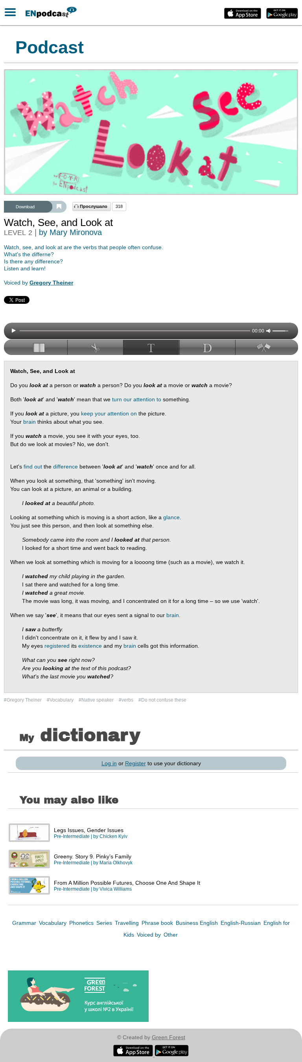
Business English (197, 923)
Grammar (25, 923)
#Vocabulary (61, 700)
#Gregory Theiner (23, 700)
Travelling (127, 923)
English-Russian (241, 923)
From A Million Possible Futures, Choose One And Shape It (127, 883)
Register (135, 763)
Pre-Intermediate (72, 836)
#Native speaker (97, 700)
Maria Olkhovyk (116, 862)
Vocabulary (53, 923)
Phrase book (158, 923)
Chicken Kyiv (113, 836)
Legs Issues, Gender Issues (88, 830)
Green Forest (168, 1037)
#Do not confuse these (162, 700)
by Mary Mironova (70, 232)
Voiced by (149, 935)
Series (105, 923)
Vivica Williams (115, 889)
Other (171, 935)
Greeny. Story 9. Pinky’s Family (92, 856)
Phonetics (82, 923)
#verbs (126, 700)
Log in (109, 763)
